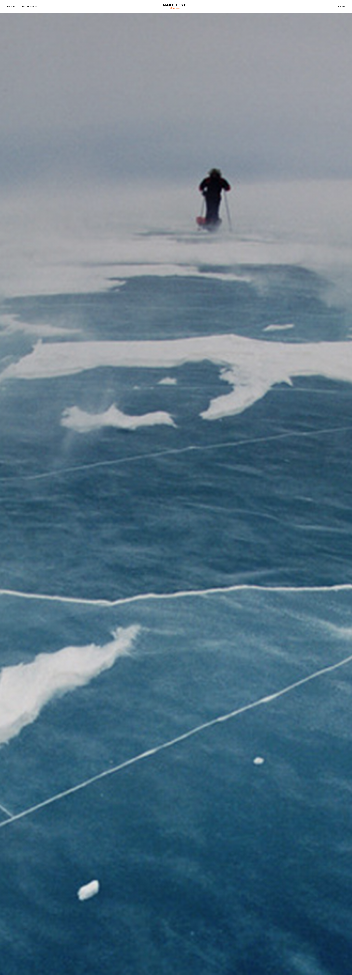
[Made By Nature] (175, 6)
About (341, 6)
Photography (29, 6)
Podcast (11, 6)
